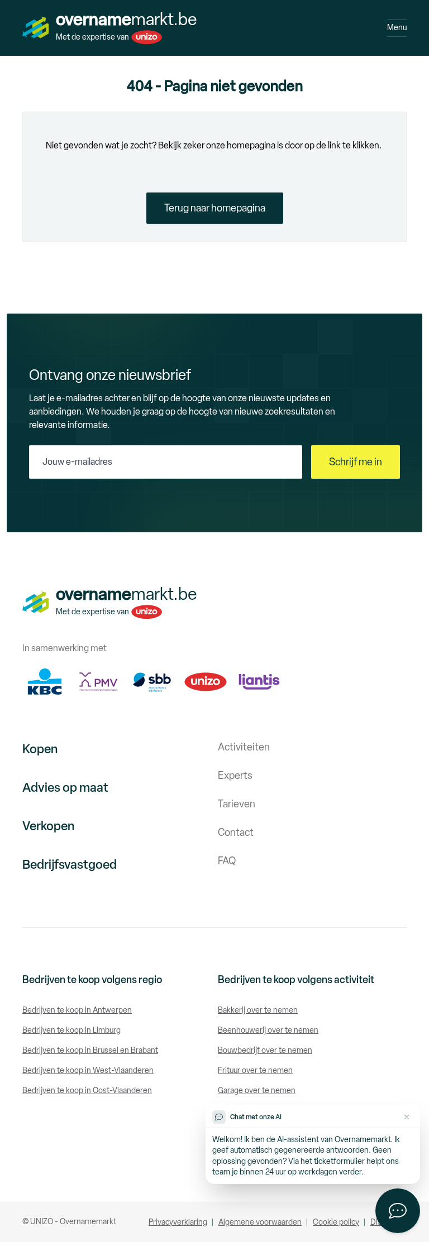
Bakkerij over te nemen (258, 1010)
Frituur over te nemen (255, 1070)
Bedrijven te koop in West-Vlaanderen (88, 1070)
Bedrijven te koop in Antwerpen (77, 1010)
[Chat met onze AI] (397, 1210)
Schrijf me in (355, 462)
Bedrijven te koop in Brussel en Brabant (90, 1050)
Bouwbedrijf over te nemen (265, 1050)
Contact (236, 832)
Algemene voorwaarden (260, 1222)
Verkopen (48, 826)
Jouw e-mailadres (77, 461)
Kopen (40, 749)
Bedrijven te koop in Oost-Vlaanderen (87, 1090)
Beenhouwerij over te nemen (268, 1030)
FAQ (227, 861)
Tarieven (236, 804)
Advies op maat (65, 787)
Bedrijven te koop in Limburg (71, 1030)
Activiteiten (244, 747)
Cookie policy (336, 1222)
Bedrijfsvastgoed (69, 864)
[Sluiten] (406, 1117)
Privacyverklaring (178, 1222)
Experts (235, 775)
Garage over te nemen (256, 1090)
